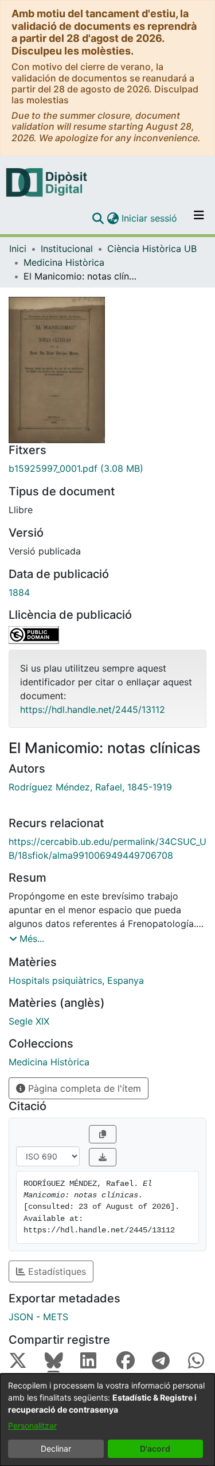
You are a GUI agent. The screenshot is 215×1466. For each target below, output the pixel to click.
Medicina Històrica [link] (64, 262)
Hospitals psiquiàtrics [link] (55, 980)
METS (55, 1316)
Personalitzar (32, 1425)
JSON (21, 1316)
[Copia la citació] (102, 1134)
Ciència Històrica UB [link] (152, 248)
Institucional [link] (67, 248)
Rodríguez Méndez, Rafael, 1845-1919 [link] (90, 787)
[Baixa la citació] (102, 1157)
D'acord (155, 1448)
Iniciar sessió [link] (150, 218)
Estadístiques (55, 1271)
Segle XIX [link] (29, 1021)
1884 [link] (19, 592)
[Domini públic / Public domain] (107, 635)
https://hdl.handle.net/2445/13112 (92, 709)
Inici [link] (17, 248)
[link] (107, 468)
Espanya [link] (125, 980)
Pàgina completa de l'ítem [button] (83, 1088)
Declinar (56, 1448)
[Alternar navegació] (199, 218)
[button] (98, 218)
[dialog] (107, 1420)
